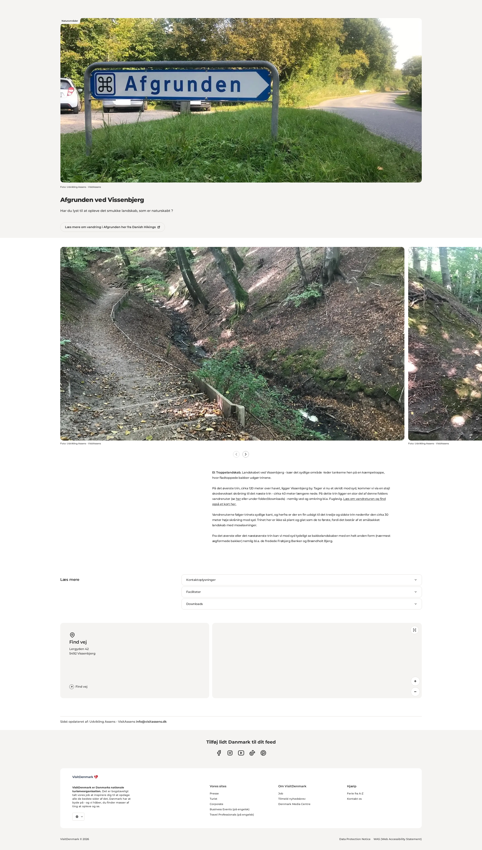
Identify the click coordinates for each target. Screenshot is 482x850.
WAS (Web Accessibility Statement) (398, 839)
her (238, 499)
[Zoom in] (415, 681)
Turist (213, 798)
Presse (214, 793)
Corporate (216, 804)
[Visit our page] (230, 753)
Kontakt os (354, 798)
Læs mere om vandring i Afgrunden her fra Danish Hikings (110, 227)
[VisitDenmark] (85, 777)
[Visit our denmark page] (219, 753)
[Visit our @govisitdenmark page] (252, 753)
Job (280, 793)
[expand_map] (414, 630)
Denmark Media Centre (294, 804)
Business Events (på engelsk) (229, 809)
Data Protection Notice (355, 839)
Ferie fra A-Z (355, 793)
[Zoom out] (415, 691)
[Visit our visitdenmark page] (241, 753)
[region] (317, 660)
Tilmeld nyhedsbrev (292, 798)
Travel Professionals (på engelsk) (232, 814)
